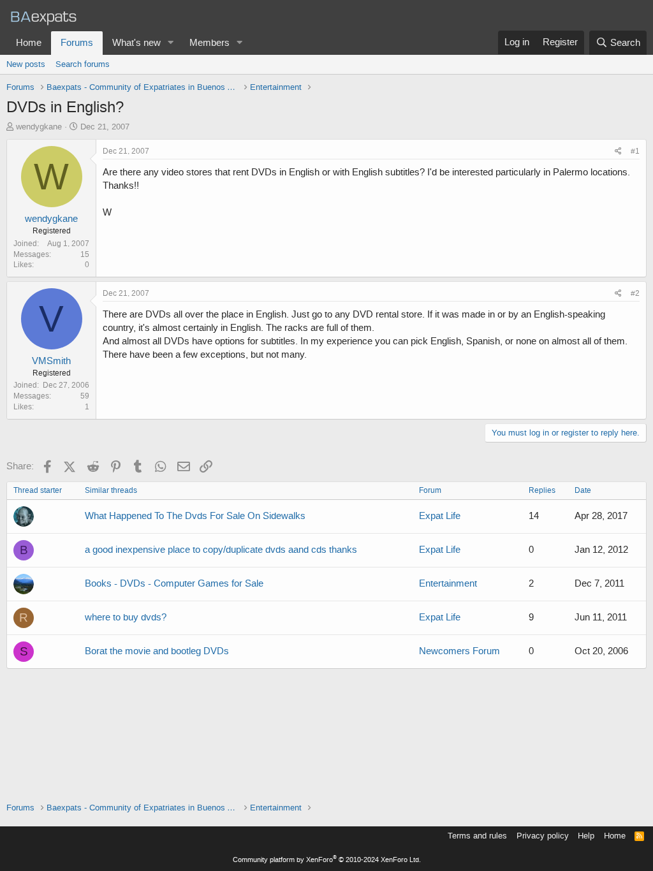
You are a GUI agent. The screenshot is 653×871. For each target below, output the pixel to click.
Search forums (82, 64)
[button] (171, 43)
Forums (77, 42)
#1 (635, 151)
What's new (136, 42)
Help (586, 835)
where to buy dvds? (125, 617)
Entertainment (448, 583)
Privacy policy (543, 835)
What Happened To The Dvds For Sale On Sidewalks (195, 515)
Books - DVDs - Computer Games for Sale (174, 583)
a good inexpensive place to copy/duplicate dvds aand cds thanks (221, 549)
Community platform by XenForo (327, 860)
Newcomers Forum (459, 651)
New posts (25, 64)
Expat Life (439, 515)
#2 (635, 293)
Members (209, 42)
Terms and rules (477, 835)
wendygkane (39, 126)
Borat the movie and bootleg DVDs (157, 651)
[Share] (618, 151)
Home (28, 42)
